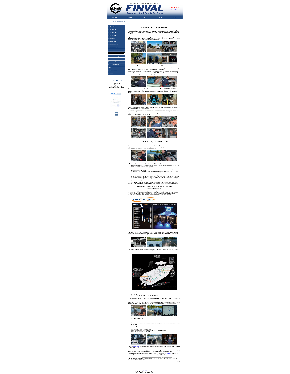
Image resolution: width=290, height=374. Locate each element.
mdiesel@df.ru (173, 9)
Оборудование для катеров (114, 56)
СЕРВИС (145, 17)
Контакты (110, 73)
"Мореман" (169, 353)
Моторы (112, 53)
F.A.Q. (109, 67)
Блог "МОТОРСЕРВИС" (118, 21)
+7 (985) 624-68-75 (173, 7)
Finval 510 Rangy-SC (112, 32)
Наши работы (111, 50)
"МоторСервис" (136, 346)
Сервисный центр (112, 58)
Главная (110, 21)
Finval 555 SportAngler (113, 44)
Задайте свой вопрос (112, 70)
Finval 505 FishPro (112, 35)
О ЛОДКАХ (114, 17)
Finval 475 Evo (111, 26)
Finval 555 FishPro (112, 41)
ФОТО (160, 17)
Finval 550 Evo (111, 38)
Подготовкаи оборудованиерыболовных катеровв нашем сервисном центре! (116, 85)
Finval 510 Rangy (112, 29)
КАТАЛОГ (129, 17)
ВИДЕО (175, 17)
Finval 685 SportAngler (113, 47)
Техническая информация (113, 61)
